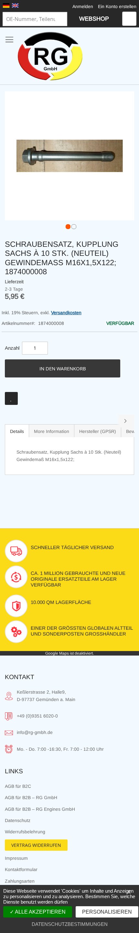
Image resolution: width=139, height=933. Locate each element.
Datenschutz (17, 820)
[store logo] (50, 56)
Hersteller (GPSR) (97, 431)
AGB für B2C (18, 786)
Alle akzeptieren (40, 912)
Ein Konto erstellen (117, 6)
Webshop (94, 18)
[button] (67, 225)
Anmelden (82, 6)
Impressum (16, 858)
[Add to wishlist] (11, 398)
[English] (15, 5)
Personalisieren (107, 912)
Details (17, 431)
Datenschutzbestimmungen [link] (70, 924)
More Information (51, 431)
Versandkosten (66, 312)
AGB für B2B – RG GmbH (31, 797)
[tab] (17, 430)
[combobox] (35, 19)
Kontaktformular (21, 869)
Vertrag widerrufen (36, 845)
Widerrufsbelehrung (25, 831)
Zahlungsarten (20, 881)
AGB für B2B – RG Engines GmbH (40, 809)
